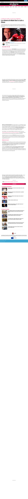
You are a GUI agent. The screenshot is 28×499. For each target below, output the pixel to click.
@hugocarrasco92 (12, 42)
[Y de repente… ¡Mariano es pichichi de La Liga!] (5, 201)
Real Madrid (11, 181)
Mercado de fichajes (7, 181)
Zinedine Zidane (16, 181)
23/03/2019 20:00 (8, 45)
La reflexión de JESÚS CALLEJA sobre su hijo (8, 2)
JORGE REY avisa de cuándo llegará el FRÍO (18, 2)
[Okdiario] (14, 4)
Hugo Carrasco (8, 42)
